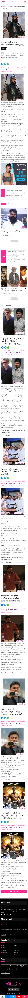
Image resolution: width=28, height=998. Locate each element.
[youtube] (19, 996)
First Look (16, 952)
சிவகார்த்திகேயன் (6, 972)
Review (15, 945)
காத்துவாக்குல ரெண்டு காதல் (8, 965)
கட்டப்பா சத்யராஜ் (10, 190)
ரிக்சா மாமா (17, 259)
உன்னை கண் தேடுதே (12, 251)
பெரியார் (16, 256)
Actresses (3, 950)
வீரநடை (23, 259)
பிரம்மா (24, 254)
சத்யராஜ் (13, 203)
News (7, 6)
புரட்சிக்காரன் (10, 256)
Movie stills (16, 950)
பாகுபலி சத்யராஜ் (18, 195)
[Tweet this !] (5, 64)
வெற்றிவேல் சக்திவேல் (12, 261)
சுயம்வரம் (9, 254)
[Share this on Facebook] (2, 64)
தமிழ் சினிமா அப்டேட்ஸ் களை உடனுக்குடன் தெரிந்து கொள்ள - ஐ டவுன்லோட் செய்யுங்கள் (13, 69)
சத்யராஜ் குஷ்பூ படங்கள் (19, 192)
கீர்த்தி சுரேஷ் (18, 969)
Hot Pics (3, 955)
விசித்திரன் (18, 965)
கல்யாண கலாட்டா (21, 251)
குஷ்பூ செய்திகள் (18, 190)
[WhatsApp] (8, 64)
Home (3, 6)
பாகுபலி (19, 254)
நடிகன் (14, 254)
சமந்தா (11, 969)
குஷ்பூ (8, 203)
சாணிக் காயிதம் (5, 969)
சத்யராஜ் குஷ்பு (9, 192)
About (15, 955)
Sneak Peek (4, 952)
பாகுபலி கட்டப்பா (9, 195)
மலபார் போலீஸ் (10, 259)
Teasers (16, 948)
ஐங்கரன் (24, 965)
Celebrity (3, 948)
